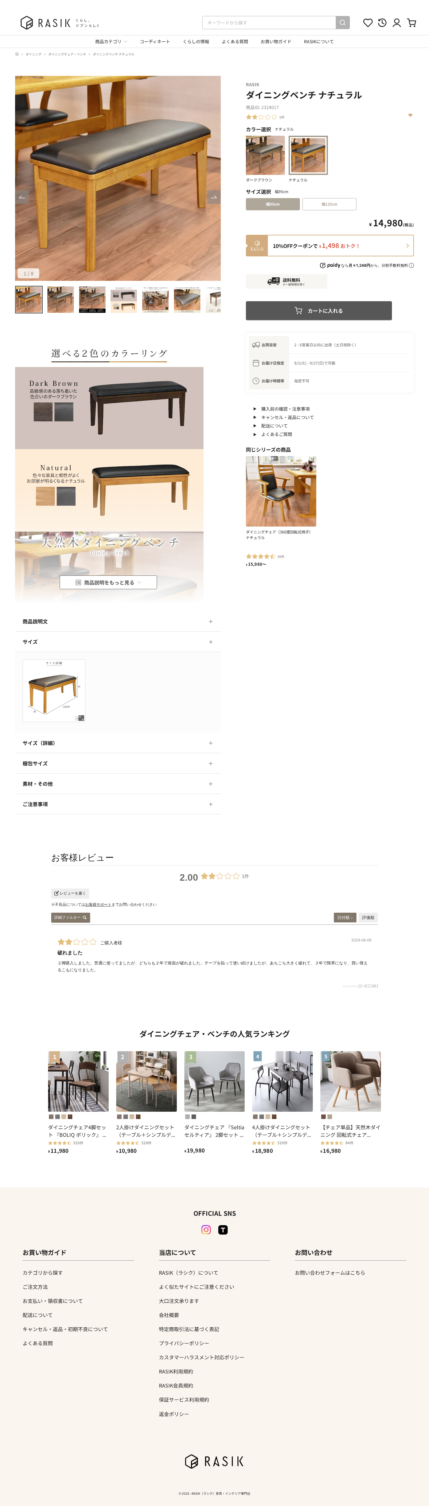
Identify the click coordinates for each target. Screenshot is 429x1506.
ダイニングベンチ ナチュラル (113, 54)
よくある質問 (235, 41)
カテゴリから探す (43, 1272)
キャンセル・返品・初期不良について (65, 1329)
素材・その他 (38, 783)
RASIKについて (319, 41)
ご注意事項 (35, 804)
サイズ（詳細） (40, 743)
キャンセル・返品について (287, 417)
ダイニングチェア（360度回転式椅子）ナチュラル (279, 534)
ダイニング (33, 54)
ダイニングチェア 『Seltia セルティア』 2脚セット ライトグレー (214, 1130)
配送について (274, 425)
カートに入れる (325, 310)
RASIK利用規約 (176, 1371)
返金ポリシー (174, 1414)
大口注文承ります (179, 1300)
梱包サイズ (35, 763)
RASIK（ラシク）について (188, 1272)
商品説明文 (35, 621)
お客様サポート (98, 904)
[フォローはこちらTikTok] (223, 1230)
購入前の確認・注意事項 (285, 409)
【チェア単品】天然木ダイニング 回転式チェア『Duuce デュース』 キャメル (350, 1130)
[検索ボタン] (343, 22)
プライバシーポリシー (184, 1343)
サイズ (30, 641)
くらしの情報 (196, 41)
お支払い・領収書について (53, 1300)
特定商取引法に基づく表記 (189, 1329)
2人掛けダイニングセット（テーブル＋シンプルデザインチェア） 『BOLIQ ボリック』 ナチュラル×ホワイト (146, 1130)
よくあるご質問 (276, 434)
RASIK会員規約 (176, 1385)
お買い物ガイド (276, 41)
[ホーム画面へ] (17, 54)
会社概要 (169, 1315)
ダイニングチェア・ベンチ (67, 54)
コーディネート (155, 41)
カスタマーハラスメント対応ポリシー (201, 1357)
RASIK (252, 84)
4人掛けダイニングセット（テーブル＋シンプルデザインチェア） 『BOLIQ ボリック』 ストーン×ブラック (282, 1130)
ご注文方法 (35, 1286)
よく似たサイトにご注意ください (196, 1286)
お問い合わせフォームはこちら (330, 1272)
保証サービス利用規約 (184, 1399)
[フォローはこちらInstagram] (206, 1230)
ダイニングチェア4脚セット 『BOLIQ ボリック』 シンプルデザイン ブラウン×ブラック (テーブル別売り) (77, 1130)
